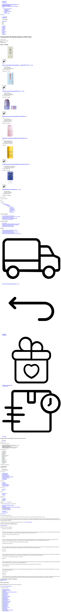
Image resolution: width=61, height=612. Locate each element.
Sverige (7, 600)
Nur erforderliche (7, 523)
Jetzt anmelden (4, 17)
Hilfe (3, 7)
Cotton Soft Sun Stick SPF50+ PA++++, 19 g (13, 91)
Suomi (6, 608)
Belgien (7, 605)
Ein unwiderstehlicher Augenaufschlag (8, 215)
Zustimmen (2, 523)
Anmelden (3, 482)
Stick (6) (11, 211)
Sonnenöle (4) (12, 209)
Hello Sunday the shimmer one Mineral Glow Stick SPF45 (11, 223)
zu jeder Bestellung (10, 6)
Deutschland (9, 590)
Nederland (8, 599)
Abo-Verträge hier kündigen (6, 509)
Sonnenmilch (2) (12, 208)
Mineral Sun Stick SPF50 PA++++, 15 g (11, 189)
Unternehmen (4, 511)
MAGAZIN (4, 489)
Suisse (6, 595)
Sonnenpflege (6, 204)
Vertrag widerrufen (3, 513)
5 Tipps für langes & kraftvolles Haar (7, 219)
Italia (5, 591)
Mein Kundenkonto (5, 473)
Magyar (7, 598)
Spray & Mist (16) (12, 210)
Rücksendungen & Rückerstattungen (7, 476)
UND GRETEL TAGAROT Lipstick (8, 225)
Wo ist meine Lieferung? (6, 485)
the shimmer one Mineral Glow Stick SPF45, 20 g (14, 138)
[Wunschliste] (3, 22)
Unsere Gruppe (4, 493)
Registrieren (4, 483)
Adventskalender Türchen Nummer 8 (8, 217)
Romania (7, 610)
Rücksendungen (6, 9)
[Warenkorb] (31, 24)
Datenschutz (4, 506)
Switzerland (8, 596)
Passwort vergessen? (5, 484)
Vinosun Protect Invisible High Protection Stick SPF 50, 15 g (16, 164)
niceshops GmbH (7, 503)
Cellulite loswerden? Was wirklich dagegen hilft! (9, 218)
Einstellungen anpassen (13, 523)
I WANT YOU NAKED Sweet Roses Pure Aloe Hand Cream (11, 233)
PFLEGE (3, 203)
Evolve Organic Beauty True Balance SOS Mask (9, 230)
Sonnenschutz (8, 205)
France (6, 592)
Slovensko (8, 607)
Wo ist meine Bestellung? (8, 8)
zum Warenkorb (4, 2)
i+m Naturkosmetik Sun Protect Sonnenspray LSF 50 (10, 231)
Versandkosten (6, 10)
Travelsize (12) (12, 212)
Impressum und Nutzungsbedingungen (8, 505)
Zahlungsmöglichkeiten (7, 11)
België (6, 606)
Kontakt (5, 12)
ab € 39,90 (10, 4)
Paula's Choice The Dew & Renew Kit (8, 232)
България (7, 602)
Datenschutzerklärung (3, 525)
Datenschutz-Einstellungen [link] (6, 508)
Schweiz (7, 593)
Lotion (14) (11, 207)
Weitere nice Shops (5, 512)
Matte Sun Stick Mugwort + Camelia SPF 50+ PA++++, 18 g (17, 65)
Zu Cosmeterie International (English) (6, 586)
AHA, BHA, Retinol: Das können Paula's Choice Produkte (11, 216)
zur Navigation (4, 1)
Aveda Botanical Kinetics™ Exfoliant (8, 226)
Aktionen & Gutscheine (5, 477)
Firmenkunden (4, 479)
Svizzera (7, 594)
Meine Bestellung (5, 474)
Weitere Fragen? (4, 478)
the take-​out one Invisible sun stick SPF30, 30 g (14, 116)
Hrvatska (7, 604)
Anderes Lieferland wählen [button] (4, 587)
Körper (9, 206)
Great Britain (9, 601)
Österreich (7, 589)
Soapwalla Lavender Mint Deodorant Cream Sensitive (10, 224)
